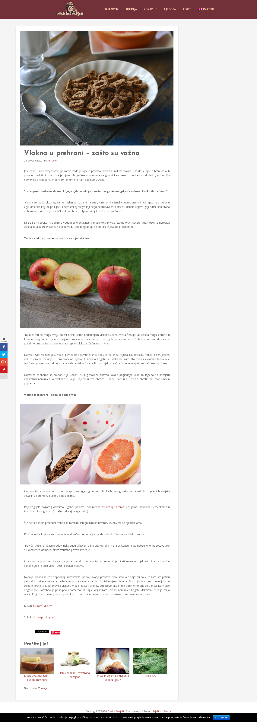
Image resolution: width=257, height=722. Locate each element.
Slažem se (221, 717)
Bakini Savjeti (116, 711)
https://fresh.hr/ (42, 605)
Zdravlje (43, 688)
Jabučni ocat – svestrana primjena (75, 675)
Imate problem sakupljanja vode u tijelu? (112, 678)
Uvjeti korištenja (162, 711)
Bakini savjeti (70, 9)
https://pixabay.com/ (45, 617)
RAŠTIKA (150, 675)
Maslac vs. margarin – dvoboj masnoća (37, 678)
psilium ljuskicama (113, 507)
